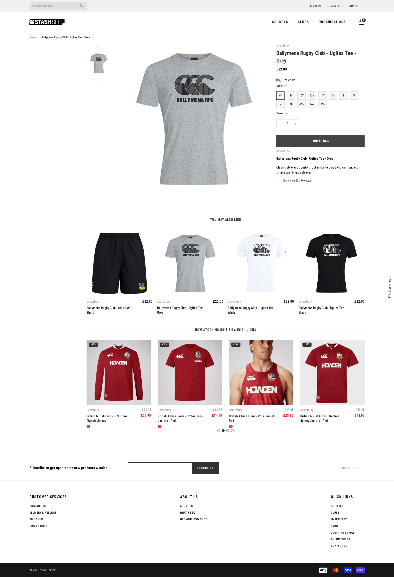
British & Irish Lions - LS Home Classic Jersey (320, 418)
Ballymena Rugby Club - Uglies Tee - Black (322, 310)
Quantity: (282, 113)
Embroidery (339, 519)
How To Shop (38, 526)
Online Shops (340, 539)
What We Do (188, 512)
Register (334, 6)
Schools (280, 22)
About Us (186, 506)
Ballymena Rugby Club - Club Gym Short (108, 310)
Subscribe (205, 468)
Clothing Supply (342, 532)
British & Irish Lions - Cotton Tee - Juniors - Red (109, 418)
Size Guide (36, 519)
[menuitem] (280, 22)
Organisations (332, 22)
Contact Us (37, 506)
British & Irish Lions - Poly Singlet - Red (181, 418)
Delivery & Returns (43, 512)
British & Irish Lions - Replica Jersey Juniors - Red (248, 418)
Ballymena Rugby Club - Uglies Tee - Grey (181, 310)
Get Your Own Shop (193, 519)
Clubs (303, 22)
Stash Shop (48, 570)
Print (334, 526)
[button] (285, 80)
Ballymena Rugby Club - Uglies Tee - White (251, 310)
